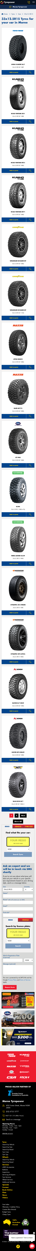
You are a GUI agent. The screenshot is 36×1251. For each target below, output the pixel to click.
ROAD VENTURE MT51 (18, 163)
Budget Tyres (6, 1212)
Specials (5, 1185)
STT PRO (18, 457)
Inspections (6, 1172)
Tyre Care (5, 1152)
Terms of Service (25, 980)
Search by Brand (7, 1150)
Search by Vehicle (8, 1145)
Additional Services (8, 1182)
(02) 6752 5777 (12, 1111)
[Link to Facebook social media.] (18, 1246)
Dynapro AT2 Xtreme (18, 605)
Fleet (4, 1192)
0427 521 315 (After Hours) (14, 1116)
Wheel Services (7, 1180)
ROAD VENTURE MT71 (18, 212)
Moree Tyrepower (19, 7)
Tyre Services (6, 1177)
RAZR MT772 (18, 408)
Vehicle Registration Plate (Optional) (11, 957)
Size (4, 887)
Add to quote (14, 72)
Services (5, 1165)
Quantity (27, 887)
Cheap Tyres (6, 1214)
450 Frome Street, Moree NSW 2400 (18, 1106)
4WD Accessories (8, 1167)
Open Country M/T (18, 64)
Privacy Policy (12, 980)
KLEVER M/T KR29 (18, 703)
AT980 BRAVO (18, 359)
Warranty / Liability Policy (11, 1207)
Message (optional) (9, 964)
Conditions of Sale (25, 1241)
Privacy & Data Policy (13, 1241)
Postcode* (6, 913)
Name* (5, 893)
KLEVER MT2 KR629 (18, 752)
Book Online (7, 1190)
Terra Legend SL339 (18, 556)
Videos (5, 1198)
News (4, 1195)
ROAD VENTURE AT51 (18, 113)
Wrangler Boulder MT (18, 261)
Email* (5, 906)
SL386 (18, 506)
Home (5, 14)
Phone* (14, 900)
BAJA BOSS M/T (18, 801)
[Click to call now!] (29, 2)
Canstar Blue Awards (9, 1209)
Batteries (5, 1170)
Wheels (5, 1157)
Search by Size (7, 1147)
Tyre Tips (5, 1155)
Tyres (4, 1142)
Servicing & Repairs (8, 1175)
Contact (5, 1187)
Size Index (5, 1204)
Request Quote (10, 987)
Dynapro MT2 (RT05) (18, 654)
